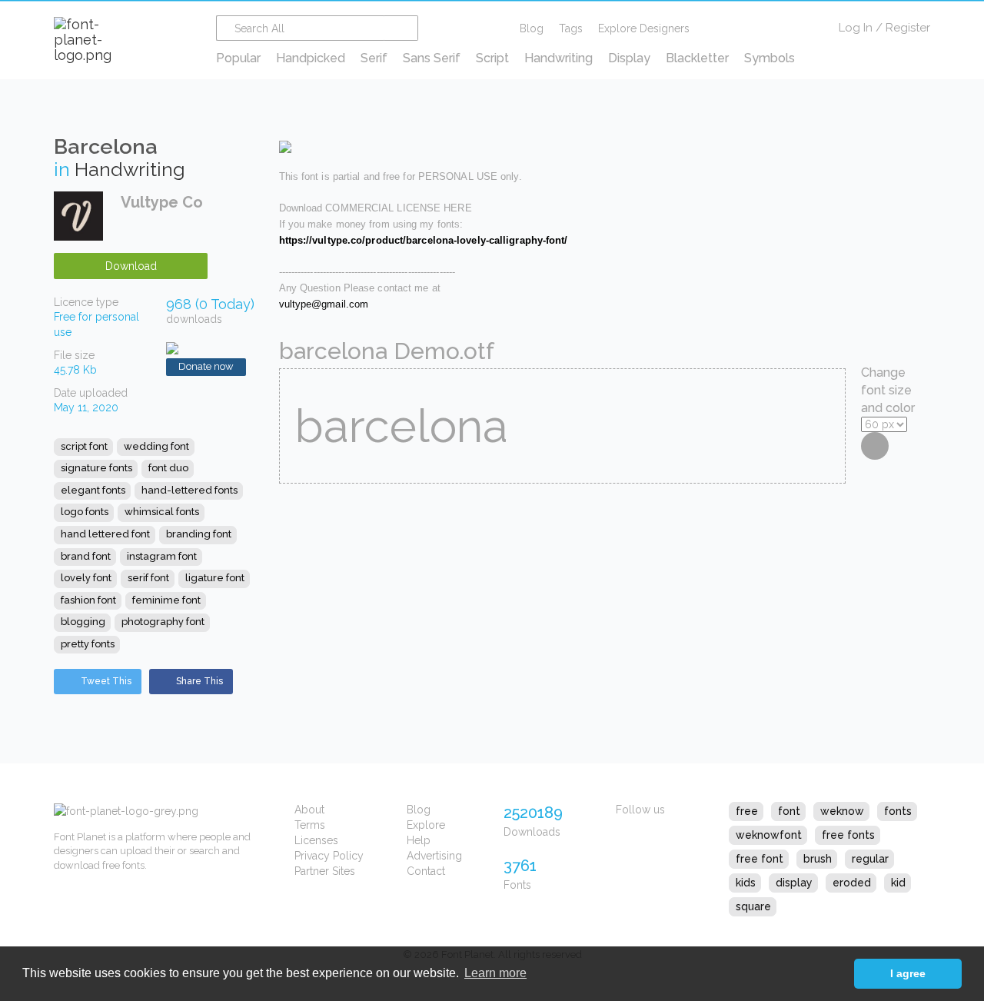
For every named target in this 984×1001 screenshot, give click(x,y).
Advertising (434, 856)
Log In (856, 28)
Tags (571, 28)
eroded (852, 882)
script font (84, 446)
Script (492, 58)
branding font (198, 534)
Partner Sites (324, 871)
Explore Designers (644, 28)
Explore (426, 825)
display (794, 882)
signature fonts (96, 468)
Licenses (316, 840)
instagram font (162, 556)
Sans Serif (431, 58)
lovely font (86, 578)
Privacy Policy (329, 856)
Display (629, 58)
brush (817, 859)
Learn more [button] (495, 972)
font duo (168, 468)
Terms (309, 825)
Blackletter (697, 58)
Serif (374, 58)
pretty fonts (88, 644)
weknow (842, 811)
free (747, 811)
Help (418, 840)
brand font (86, 556)
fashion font (88, 600)
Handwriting (558, 58)
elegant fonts (93, 490)
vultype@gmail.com (324, 304)
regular (870, 859)
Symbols (769, 58)
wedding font (156, 446)
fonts (898, 811)
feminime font (166, 600)
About (309, 809)
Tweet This (106, 681)
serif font (148, 578)
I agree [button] (908, 973)
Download (131, 266)
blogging (83, 621)
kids (746, 882)
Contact (426, 871)
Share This (199, 681)
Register (908, 28)
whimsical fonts (162, 511)
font (789, 811)
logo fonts (84, 511)
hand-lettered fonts (189, 490)
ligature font (214, 578)
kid (898, 882)
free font (759, 859)
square (753, 906)
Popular (238, 58)
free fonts (848, 835)
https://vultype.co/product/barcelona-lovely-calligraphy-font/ (423, 240)
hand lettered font (105, 534)
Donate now (206, 366)
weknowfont (769, 835)
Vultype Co (162, 202)
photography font (162, 621)
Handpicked (310, 58)
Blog (532, 28)
